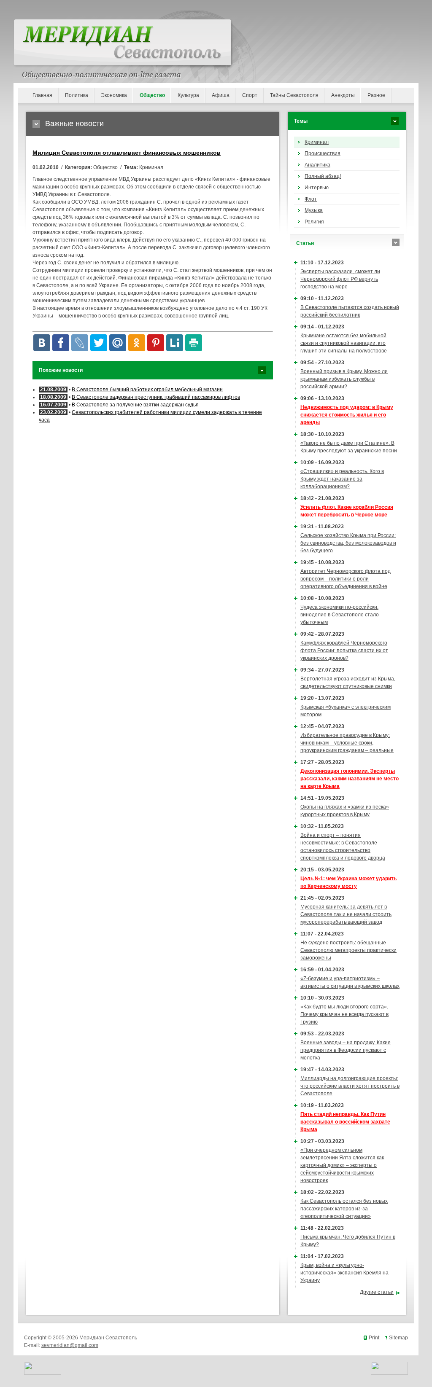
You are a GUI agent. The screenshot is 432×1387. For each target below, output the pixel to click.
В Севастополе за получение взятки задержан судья (135, 405)
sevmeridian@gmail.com (69, 1345)
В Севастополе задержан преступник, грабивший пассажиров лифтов (156, 397)
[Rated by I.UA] (42, 1373)
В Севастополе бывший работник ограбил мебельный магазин (147, 389)
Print (374, 1338)
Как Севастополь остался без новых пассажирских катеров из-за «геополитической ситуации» (344, 1208)
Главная (42, 95)
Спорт (249, 95)
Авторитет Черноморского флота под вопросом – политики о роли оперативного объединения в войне (345, 578)
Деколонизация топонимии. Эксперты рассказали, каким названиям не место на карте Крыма (349, 778)
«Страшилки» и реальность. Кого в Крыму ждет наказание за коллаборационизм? (342, 478)
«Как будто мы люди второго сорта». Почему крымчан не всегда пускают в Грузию (344, 1014)
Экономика (114, 95)
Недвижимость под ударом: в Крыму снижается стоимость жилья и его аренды (346, 414)
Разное (376, 95)
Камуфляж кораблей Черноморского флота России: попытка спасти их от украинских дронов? (344, 650)
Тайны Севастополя (294, 95)
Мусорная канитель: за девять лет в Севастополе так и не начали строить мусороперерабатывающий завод (346, 914)
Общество (152, 95)
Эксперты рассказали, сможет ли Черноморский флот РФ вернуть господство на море (340, 279)
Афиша (221, 95)
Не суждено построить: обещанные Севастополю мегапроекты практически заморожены (348, 950)
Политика (76, 95)
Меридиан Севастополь (108, 1338)
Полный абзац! (323, 176)
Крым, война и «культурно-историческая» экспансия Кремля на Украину (344, 1272)
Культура (188, 95)
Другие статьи (377, 1292)
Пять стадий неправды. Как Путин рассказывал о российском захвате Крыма (345, 1121)
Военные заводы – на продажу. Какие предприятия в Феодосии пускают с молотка (345, 1050)
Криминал (317, 142)
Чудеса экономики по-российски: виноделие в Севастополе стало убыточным (339, 614)
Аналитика (317, 165)
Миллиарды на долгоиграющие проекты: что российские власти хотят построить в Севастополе (350, 1086)
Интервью (317, 188)
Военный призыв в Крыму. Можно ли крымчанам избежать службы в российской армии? (344, 379)
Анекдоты (343, 95)
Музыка (314, 210)
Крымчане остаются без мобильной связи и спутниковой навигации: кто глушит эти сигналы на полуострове (343, 343)
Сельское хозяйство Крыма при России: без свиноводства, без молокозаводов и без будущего (348, 543)
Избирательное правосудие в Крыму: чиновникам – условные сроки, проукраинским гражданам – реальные (347, 742)
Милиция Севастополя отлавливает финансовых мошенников (126, 152)
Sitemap (398, 1338)
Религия (314, 222)
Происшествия (322, 153)
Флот (311, 199)
